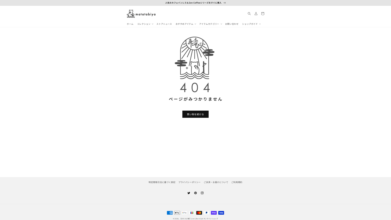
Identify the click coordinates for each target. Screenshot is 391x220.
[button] (145, 24)
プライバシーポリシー (189, 182)
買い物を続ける (195, 114)
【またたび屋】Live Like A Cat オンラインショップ (199, 218)
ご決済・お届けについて (216, 182)
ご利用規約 (236, 182)
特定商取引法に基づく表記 (162, 182)
